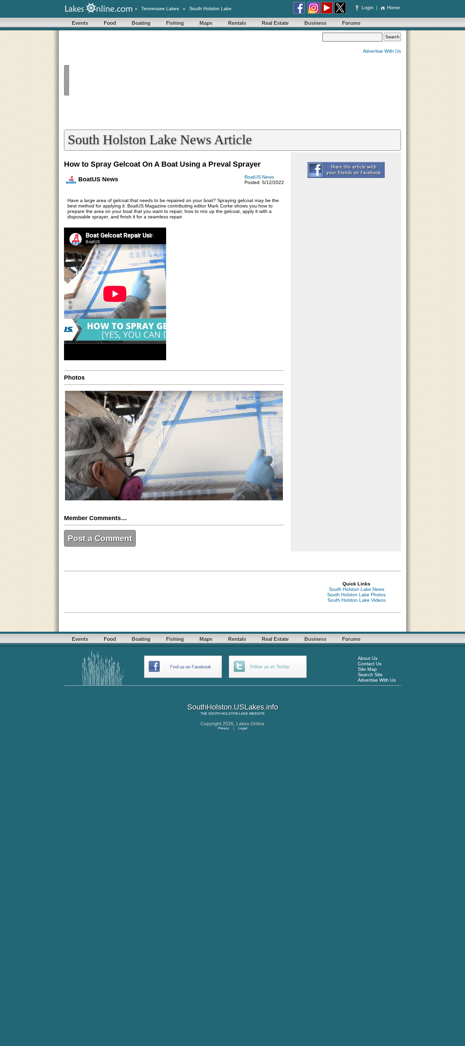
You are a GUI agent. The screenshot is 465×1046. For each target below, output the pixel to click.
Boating (141, 23)
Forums (351, 23)
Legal (242, 728)
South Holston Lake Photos (356, 594)
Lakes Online (250, 723)
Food (110, 23)
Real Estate (275, 23)
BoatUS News (259, 177)
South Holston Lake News (356, 589)
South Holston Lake (210, 8)
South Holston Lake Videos (356, 600)
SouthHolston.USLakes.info (232, 707)
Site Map (367, 669)
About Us (368, 658)
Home (393, 7)
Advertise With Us (382, 51)
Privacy (223, 728)
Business (315, 23)
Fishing (175, 23)
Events (80, 23)
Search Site (370, 674)
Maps (205, 23)
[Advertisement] (193, 80)
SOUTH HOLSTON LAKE (228, 713)
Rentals (237, 23)
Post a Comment (100, 538)
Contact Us (370, 663)
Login (367, 7)
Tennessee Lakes (160, 8)
